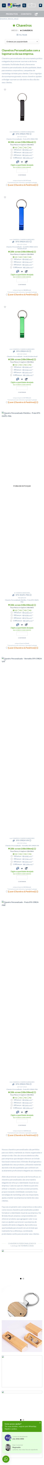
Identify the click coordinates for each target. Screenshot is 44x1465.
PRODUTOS (12, 14)
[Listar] (5, 90)
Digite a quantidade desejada (22, 166)
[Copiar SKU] (14, 134)
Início (14, 30)
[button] (4, 5)
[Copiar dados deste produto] (18, 162)
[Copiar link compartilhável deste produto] (26, 162)
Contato (26, 14)
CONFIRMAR (22, 175)
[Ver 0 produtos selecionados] (40, 5)
